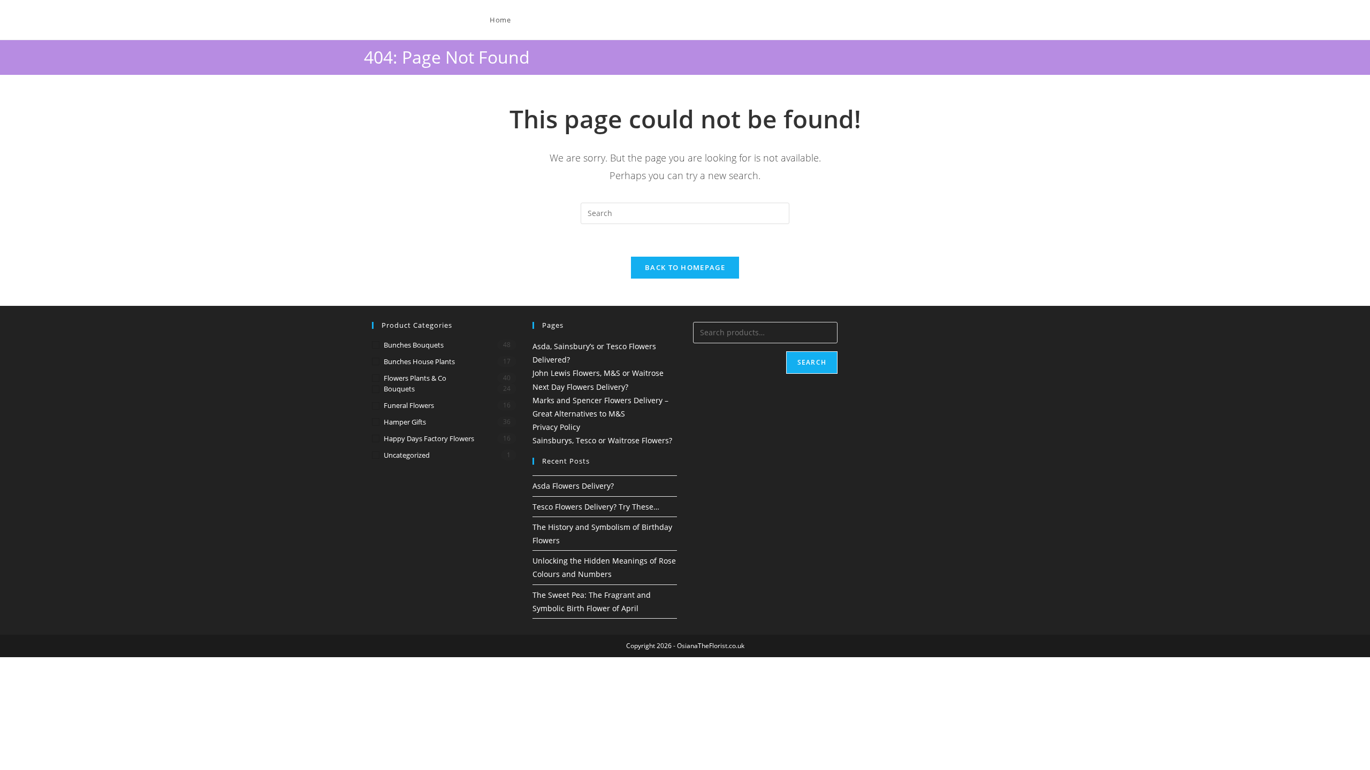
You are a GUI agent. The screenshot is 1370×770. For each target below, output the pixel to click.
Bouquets (399, 389)
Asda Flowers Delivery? (573, 486)
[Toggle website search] (541, 20)
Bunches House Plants (419, 361)
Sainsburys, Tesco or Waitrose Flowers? (602, 440)
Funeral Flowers (409, 405)
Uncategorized (407, 455)
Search (811, 362)
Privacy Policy (556, 427)
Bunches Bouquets (414, 345)
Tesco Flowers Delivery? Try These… (595, 507)
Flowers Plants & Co (415, 378)
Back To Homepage (685, 267)
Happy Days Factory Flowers (429, 438)
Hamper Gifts (405, 422)
